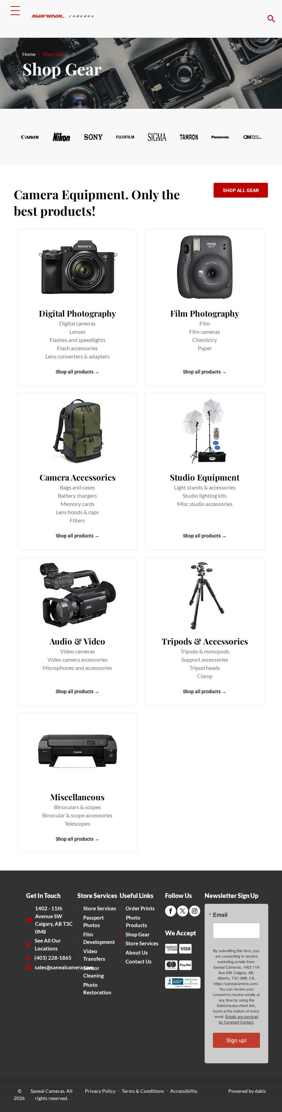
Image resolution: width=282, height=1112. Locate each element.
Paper (205, 348)
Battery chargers (77, 495)
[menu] (15, 11)
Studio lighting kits (205, 495)
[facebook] (170, 912)
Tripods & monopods (204, 651)
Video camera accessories (77, 659)
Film (204, 323)
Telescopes (77, 823)
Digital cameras (77, 323)
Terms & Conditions (143, 1091)
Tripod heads (204, 667)
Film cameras (204, 331)
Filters (77, 520)
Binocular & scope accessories (77, 815)
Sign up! (236, 1040)
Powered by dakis (247, 1091)
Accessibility (183, 1091)
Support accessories (204, 659)
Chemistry (204, 339)
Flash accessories (77, 348)
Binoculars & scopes (77, 807)
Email (220, 915)
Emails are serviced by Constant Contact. (238, 1019)
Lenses (77, 331)
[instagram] (194, 912)
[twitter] (182, 912)
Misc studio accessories (204, 503)
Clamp (205, 676)
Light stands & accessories (205, 487)
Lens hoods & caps (77, 512)
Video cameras (77, 651)
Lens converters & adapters (77, 356)
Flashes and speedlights (78, 339)
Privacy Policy (100, 1091)
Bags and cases (77, 487)
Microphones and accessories (77, 667)
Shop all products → (77, 372)
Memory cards (78, 503)
